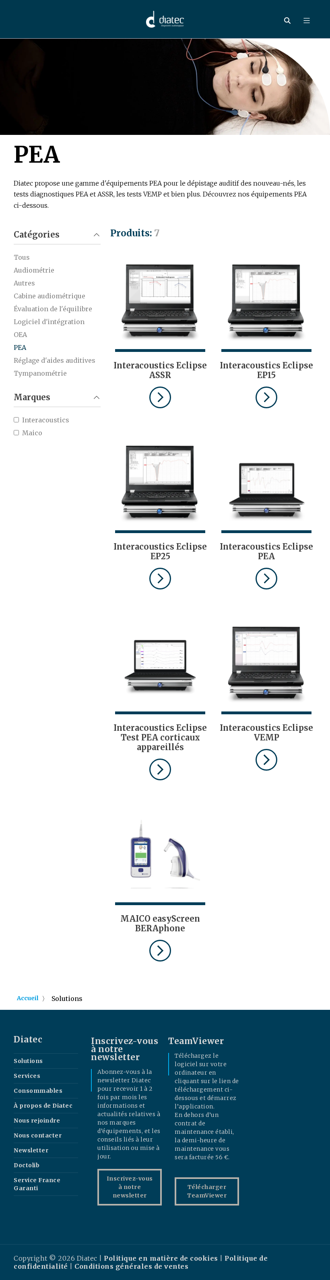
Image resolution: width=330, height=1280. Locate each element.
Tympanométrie (40, 373)
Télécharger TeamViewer (207, 1191)
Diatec (28, 1039)
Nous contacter (38, 1135)
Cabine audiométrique (49, 296)
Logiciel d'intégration (49, 322)
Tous (22, 257)
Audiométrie (34, 270)
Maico (32, 433)
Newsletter (31, 1150)
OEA (20, 335)
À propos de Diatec (43, 1105)
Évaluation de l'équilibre (53, 309)
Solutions (28, 1061)
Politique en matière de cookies (162, 1258)
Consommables (38, 1090)
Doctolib (26, 1165)
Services (27, 1075)
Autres (24, 283)
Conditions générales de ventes (131, 1266)
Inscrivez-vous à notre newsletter (130, 1187)
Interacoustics (45, 420)
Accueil (28, 998)
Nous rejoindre (37, 1120)
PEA (20, 347)
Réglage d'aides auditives (54, 360)
